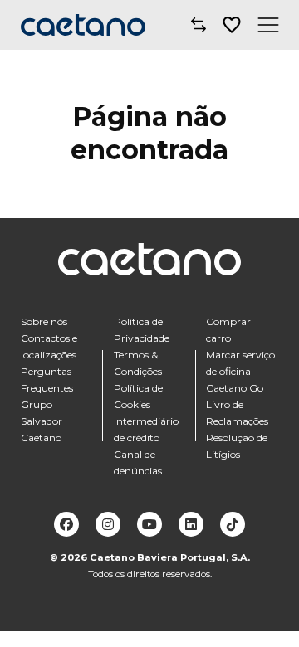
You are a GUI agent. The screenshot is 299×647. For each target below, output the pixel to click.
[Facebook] (66, 524)
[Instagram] (108, 524)
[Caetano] (83, 24)
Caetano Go (234, 388)
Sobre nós (44, 321)
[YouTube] (149, 524)
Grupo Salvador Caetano (41, 421)
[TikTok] (232, 524)
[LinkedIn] (191, 524)
